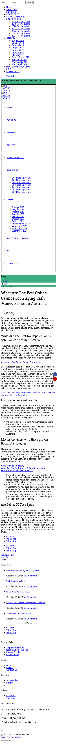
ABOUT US (11, 9)
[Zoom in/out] (10, 740)
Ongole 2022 (18, 52)
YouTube (10, 698)
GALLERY (10, 38)
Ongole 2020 (18, 47)
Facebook (11, 695)
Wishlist (10, 76)
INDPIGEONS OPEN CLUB (18, 67)
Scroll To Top (7, 737)
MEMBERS (11, 12)
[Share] (5, 740)
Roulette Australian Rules (15, 581)
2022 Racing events (21, 31)
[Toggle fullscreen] (7, 740)
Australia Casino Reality (12, 466)
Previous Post (7, 555)
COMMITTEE (12, 14)
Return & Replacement (17, 650)
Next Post (5, 557)
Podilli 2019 (17, 55)
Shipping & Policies (15, 647)
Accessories (12, 680)
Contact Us (11, 670)
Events (9, 667)
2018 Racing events (21, 21)
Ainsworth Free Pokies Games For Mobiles (21, 362)
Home (9, 7)
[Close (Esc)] (2, 740)
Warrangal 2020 (19, 62)
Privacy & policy (13, 652)
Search (30, 2)
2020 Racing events (21, 26)
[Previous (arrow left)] (2, 742)
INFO (8, 69)
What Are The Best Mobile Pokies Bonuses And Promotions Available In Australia (23, 469)
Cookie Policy (12, 654)
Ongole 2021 (18, 50)
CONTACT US (12, 71)
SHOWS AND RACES (16, 16)
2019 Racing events (21, 24)
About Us (10, 665)
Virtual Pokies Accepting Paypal (18, 592)
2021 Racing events (21, 28)
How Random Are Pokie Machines (18, 613)
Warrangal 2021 (19, 64)
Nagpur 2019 (18, 40)
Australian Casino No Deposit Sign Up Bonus (22, 570)
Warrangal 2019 (19, 59)
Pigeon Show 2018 (20, 57)
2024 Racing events (21, 36)
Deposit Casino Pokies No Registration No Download (25, 603)
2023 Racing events (21, 33)
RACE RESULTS (13, 19)
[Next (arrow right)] (5, 742)
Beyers (9, 683)
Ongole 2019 (18, 45)
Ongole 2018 (18, 43)
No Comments (30, 575)
